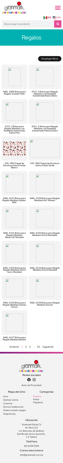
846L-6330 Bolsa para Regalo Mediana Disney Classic (14, 304)
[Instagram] (34, 379)
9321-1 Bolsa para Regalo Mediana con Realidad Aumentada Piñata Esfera (45, 128)
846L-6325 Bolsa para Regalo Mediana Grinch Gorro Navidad (14, 270)
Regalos (37, 396)
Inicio (5, 396)
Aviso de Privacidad (31, 385)
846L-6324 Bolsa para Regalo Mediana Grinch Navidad (45, 269)
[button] (58, 8)
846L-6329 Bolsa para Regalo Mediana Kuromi (45, 303)
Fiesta (36, 399)
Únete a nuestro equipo (14, 410)
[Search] (57, 24)
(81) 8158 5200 (31, 446)
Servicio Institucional (13, 406)
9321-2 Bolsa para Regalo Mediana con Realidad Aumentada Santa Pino (14, 129)
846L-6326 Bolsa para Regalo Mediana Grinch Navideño (45, 234)
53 (38, 346)
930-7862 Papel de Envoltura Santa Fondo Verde (44, 164)
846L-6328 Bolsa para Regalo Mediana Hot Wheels (45, 199)
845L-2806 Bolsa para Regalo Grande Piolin (14, 92)
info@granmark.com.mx (31, 455)
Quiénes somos (10, 400)
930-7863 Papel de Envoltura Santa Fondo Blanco (14, 165)
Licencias (7, 403)
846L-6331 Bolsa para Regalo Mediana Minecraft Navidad (14, 235)
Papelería (38, 402)
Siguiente (48, 346)
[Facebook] (29, 379)
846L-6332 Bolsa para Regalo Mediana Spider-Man (14, 200)
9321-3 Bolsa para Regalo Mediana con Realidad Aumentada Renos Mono (45, 93)
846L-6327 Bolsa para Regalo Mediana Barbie (14, 338)
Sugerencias (9, 413)
